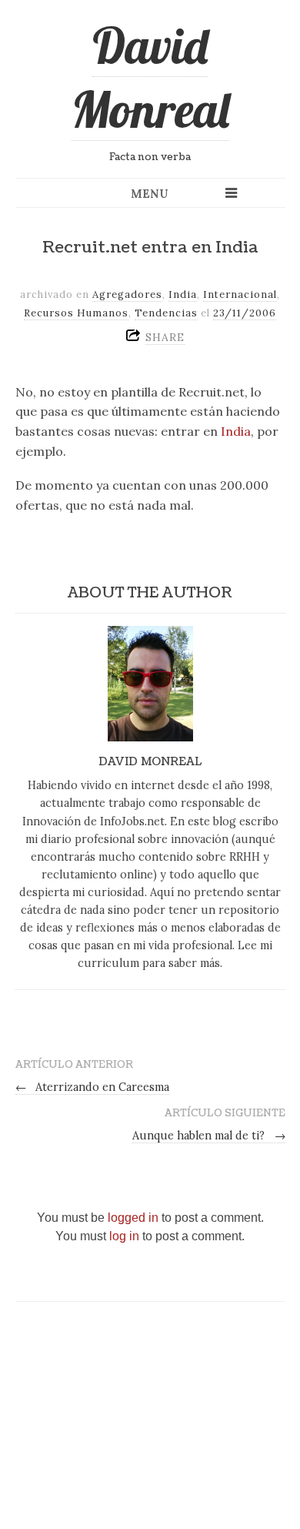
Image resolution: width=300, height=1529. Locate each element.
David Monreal (150, 77)
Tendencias (166, 313)
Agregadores (127, 294)
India (182, 294)
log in (124, 1236)
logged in (133, 1217)
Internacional (240, 294)
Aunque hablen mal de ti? (208, 1136)
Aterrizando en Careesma (92, 1087)
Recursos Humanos (76, 313)
